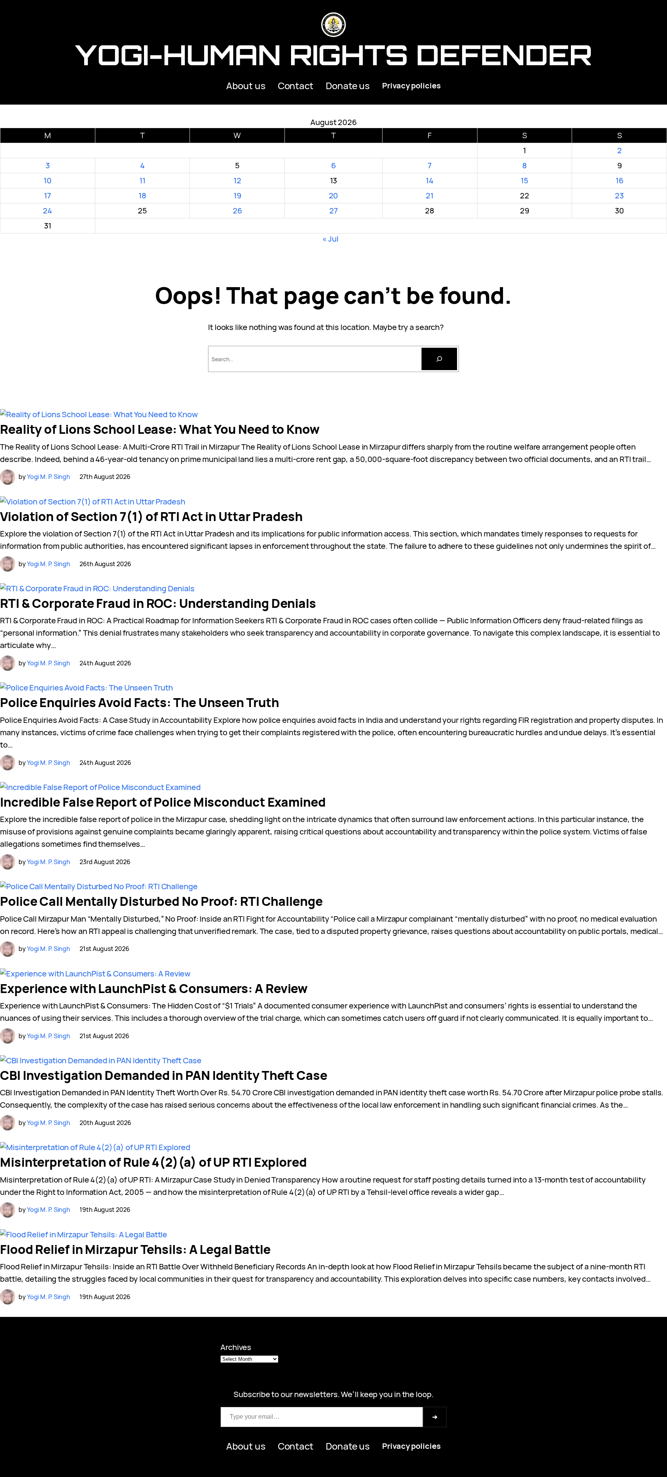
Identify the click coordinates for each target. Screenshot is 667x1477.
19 (237, 195)
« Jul (330, 238)
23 (619, 195)
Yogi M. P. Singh (48, 476)
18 (142, 195)
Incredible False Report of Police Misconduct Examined (163, 801)
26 (237, 210)
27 (333, 210)
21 (429, 195)
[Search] (439, 359)
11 (142, 180)
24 (47, 210)
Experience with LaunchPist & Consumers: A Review (154, 988)
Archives (235, 1347)
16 (619, 180)
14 (429, 180)
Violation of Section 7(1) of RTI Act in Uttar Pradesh (151, 516)
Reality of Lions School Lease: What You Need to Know (160, 429)
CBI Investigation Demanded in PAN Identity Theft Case (163, 1075)
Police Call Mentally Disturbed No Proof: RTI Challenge (161, 901)
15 (524, 180)
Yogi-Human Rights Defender (333, 54)
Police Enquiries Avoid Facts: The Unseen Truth (139, 702)
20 (334, 195)
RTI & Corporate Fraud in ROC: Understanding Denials (158, 603)
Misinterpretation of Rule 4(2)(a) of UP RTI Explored (153, 1162)
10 (48, 180)
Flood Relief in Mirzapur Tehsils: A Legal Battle (135, 1249)
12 (237, 180)
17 (47, 195)
